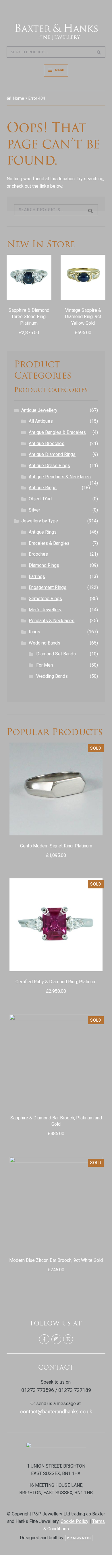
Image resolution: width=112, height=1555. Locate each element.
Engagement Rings (47, 587)
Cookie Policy (74, 1521)
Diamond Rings (44, 565)
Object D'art (40, 499)
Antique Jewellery (39, 410)
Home (18, 98)
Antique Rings (43, 487)
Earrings (37, 576)
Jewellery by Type (39, 521)
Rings (34, 631)
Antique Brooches (46, 443)
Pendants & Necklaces (51, 620)
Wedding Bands (44, 643)
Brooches (38, 554)
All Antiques (41, 421)
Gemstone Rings (45, 598)
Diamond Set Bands (56, 654)
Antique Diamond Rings (52, 454)
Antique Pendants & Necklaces (60, 476)
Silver (34, 510)
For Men (44, 665)
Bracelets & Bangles (49, 543)
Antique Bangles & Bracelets (57, 432)
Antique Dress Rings (49, 465)
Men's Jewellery (45, 609)
